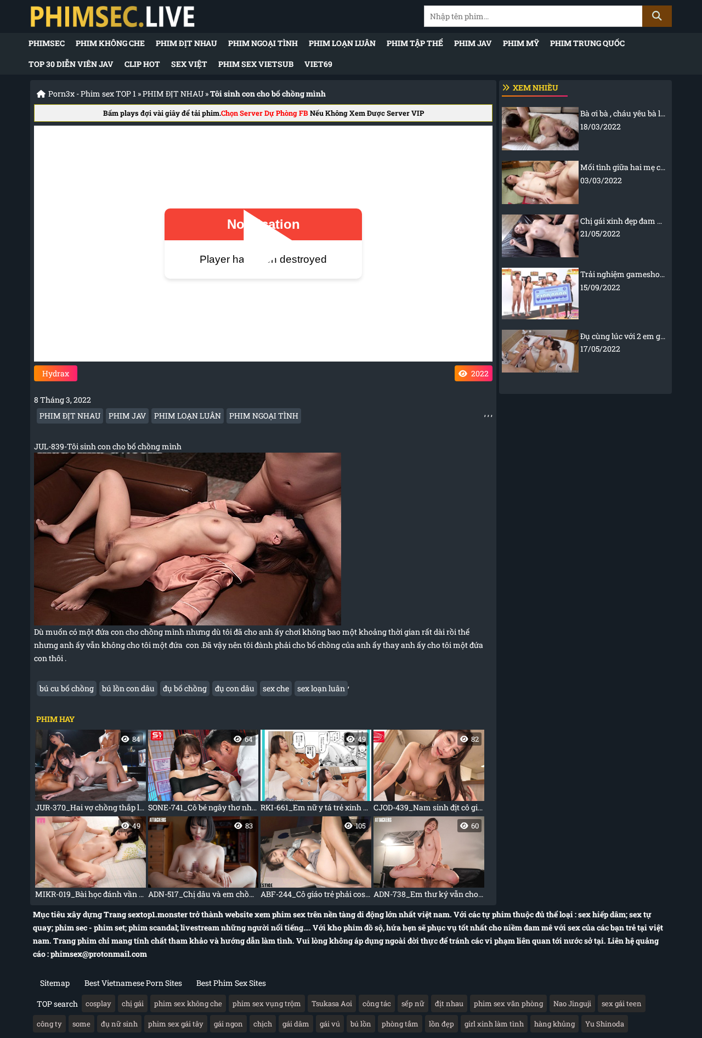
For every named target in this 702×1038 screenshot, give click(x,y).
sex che (276, 688)
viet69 (318, 64)
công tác (377, 1003)
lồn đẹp (441, 1024)
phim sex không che (188, 1003)
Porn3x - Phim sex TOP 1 (92, 93)
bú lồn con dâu (128, 688)
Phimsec (47, 43)
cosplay (98, 1003)
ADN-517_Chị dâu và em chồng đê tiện (203, 860)
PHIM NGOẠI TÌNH (263, 43)
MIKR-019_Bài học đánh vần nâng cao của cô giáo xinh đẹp (90, 860)
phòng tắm (400, 1024)
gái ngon (228, 1024)
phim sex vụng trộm (267, 1003)
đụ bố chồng (185, 688)
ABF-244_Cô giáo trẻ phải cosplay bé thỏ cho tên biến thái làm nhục (316, 860)
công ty (49, 1024)
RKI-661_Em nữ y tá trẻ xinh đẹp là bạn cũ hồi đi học (316, 773)
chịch (262, 1024)
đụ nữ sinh (119, 1024)
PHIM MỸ (521, 43)
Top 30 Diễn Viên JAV (71, 64)
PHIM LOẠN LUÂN (342, 43)
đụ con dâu (234, 688)
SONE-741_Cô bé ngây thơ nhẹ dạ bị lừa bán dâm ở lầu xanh (203, 773)
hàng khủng (554, 1024)
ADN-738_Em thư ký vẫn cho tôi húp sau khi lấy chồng (428, 860)
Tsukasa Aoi (332, 1003)
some (81, 1024)
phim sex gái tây (175, 1024)
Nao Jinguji (572, 1003)
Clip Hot (142, 64)
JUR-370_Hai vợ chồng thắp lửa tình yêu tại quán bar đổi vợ (90, 773)
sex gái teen (622, 1003)
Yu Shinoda (604, 1024)
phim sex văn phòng (508, 1003)
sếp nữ (412, 1003)
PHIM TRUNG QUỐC (587, 43)
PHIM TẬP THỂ (415, 43)
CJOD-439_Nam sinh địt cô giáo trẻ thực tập (428, 773)
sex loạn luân (321, 688)
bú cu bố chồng (66, 688)
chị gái (133, 1003)
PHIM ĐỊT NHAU (186, 43)
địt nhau (449, 1003)
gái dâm (295, 1024)
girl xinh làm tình (494, 1024)
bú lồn (360, 1024)
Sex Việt (189, 64)
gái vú (330, 1024)
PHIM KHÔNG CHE (110, 43)
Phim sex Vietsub (255, 64)
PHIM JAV (473, 43)
